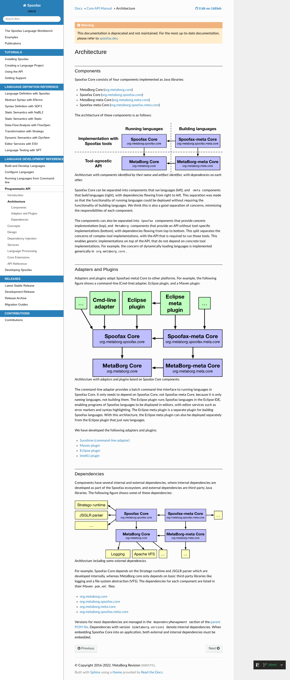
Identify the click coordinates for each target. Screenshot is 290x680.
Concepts (13, 226)
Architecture (16, 201)
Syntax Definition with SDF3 (23, 106)
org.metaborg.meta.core (131, 100)
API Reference (17, 263)
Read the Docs (152, 672)
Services (13, 244)
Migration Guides (16, 304)
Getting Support (15, 78)
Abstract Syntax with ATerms (24, 99)
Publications (13, 43)
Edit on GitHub (209, 8)
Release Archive (16, 298)
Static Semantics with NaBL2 (24, 112)
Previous (87, 648)
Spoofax (33, 5)
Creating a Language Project (24, 65)
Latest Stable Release (19, 285)
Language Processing (22, 251)
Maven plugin (90, 445)
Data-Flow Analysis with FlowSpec (28, 125)
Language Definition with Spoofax (27, 93)
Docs (78, 8)
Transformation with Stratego (24, 131)
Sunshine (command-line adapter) (105, 440)
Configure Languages (19, 172)
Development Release (20, 291)
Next (213, 648)
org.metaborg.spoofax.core (122, 95)
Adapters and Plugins (24, 213)
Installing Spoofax (17, 59)
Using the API (14, 71)
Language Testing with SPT (23, 150)
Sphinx (95, 672)
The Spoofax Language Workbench (29, 30)
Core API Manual (99, 8)
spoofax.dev (108, 38)
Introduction (15, 195)
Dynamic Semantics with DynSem (27, 137)
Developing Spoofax (18, 270)
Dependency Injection (22, 238)
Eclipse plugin (90, 450)
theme (117, 672)
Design (12, 232)
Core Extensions (18, 257)
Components (19, 207)
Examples (11, 37)
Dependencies (19, 219)
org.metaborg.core (118, 90)
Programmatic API (17, 188)
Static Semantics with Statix (23, 118)
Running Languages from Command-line (30, 180)
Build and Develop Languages (25, 166)
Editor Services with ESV (21, 143)
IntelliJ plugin (90, 456)
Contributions (14, 320)
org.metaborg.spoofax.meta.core (135, 105)
